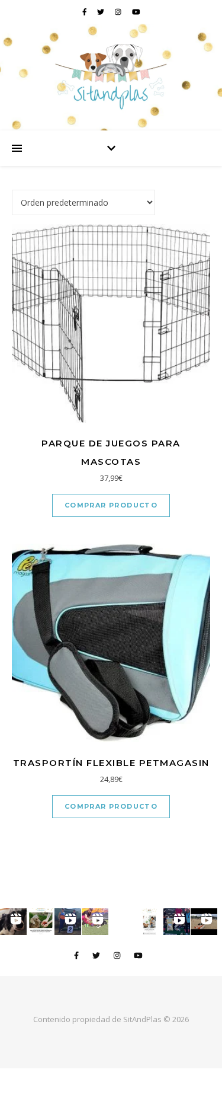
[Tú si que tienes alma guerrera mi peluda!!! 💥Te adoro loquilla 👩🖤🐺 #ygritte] (67, 921)
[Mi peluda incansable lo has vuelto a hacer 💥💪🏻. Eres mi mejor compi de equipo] (95, 921)
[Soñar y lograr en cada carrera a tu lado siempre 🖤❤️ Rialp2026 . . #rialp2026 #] (13, 921)
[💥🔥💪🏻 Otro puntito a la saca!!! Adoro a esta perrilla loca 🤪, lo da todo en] (204, 921)
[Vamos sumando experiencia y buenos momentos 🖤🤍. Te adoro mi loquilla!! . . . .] (176, 921)
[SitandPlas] (111, 77)
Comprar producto (111, 505)
